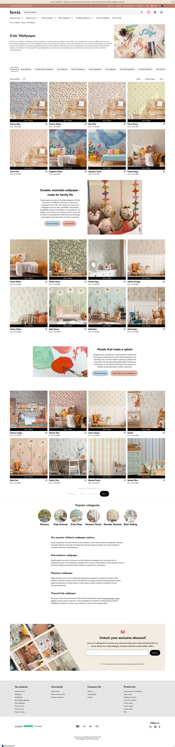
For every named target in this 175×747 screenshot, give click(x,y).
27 (89, 494)
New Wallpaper (20, 703)
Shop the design (52, 223)
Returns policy (128, 706)
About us (90, 691)
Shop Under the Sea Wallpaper (124, 373)
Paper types (128, 694)
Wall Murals (18, 697)
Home (11, 22)
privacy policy (131, 664)
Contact (90, 697)
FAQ (125, 712)
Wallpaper (17, 22)
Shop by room (19, 706)
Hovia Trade (55, 691)
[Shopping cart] (161, 12)
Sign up (155, 653)
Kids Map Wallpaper (145, 69)
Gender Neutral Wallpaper (44, 69)
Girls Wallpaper (62, 69)
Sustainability (92, 694)
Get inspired (69, 223)
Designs (23, 22)
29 (96, 494)
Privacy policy (128, 703)
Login (155, 6)
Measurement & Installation (133, 691)
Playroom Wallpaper (78, 69)
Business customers (57, 697)
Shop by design (20, 712)
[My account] (155, 12)
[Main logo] (15, 12)
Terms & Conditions (130, 700)
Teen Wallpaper (110, 69)
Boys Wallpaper (26, 69)
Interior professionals (58, 694)
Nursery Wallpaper (95, 69)
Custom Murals (20, 691)
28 (92, 494)
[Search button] (141, 12)
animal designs (108, 598)
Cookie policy (128, 709)
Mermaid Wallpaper (163, 69)
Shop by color (19, 709)
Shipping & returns (130, 697)
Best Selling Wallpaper (22, 700)
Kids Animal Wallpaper (127, 69)
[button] (162, 6)
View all (14, 69)
